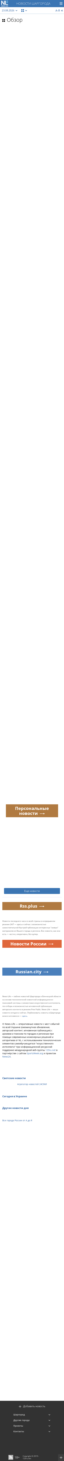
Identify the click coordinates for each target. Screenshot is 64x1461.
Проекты (18, 1425)
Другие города (21, 1420)
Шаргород (19, 1414)
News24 (6, 1056)
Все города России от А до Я (17, 1120)
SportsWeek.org (35, 1053)
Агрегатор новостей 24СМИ (32, 1084)
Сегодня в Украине (14, 1096)
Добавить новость (34, 1406)
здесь (24, 1016)
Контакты (18, 1431)
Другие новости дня (15, 1108)
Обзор (15, 19)
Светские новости (14, 1078)
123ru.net (51, 1050)
